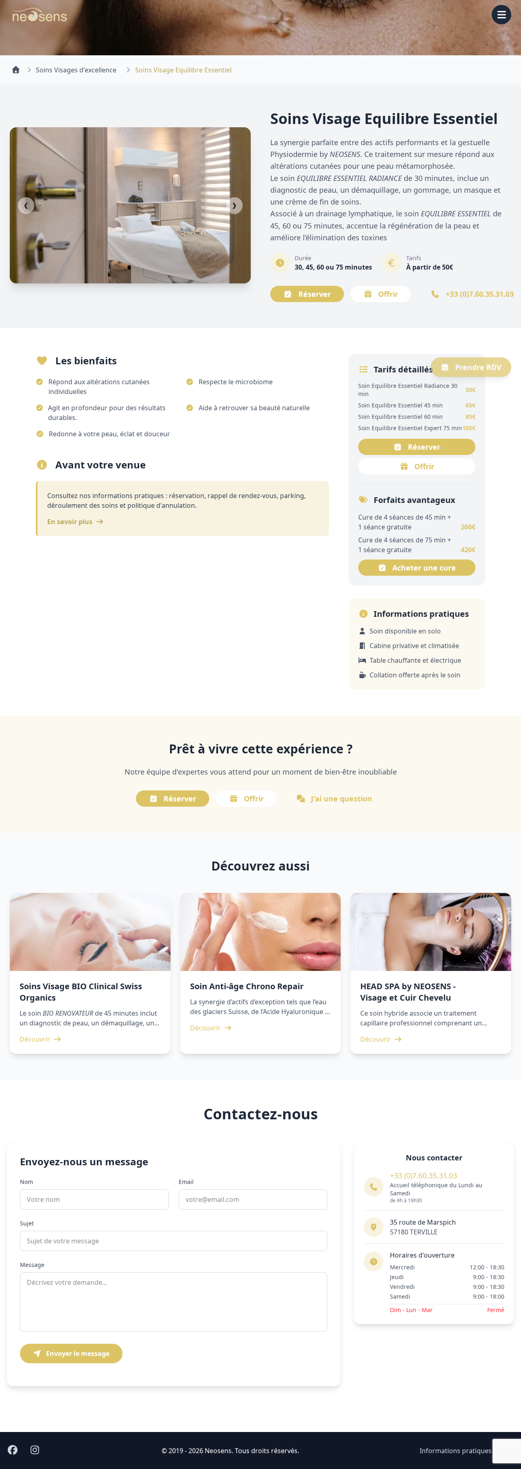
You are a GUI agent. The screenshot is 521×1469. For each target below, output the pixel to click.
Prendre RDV (478, 367)
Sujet (27, 1223)
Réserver (314, 294)
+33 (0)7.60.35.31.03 (423, 1175)
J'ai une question (341, 798)
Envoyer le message (76, 1353)
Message (32, 1265)
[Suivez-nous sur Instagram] (34, 1450)
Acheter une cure (424, 567)
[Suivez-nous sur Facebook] (13, 1450)
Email (186, 1182)
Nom (26, 1182)
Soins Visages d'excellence (76, 69)
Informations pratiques (456, 1450)
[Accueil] (16, 70)
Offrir (388, 294)
